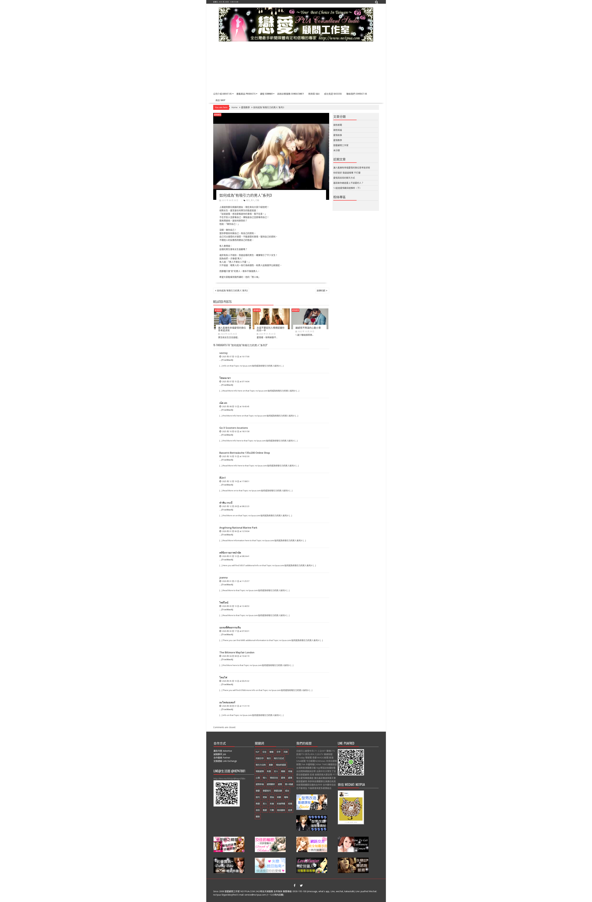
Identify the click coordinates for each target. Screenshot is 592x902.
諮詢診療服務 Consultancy (290, 93)
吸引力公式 (279, 758)
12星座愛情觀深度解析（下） (347, 187)
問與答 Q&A (313, 93)
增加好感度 (281, 764)
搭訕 (272, 797)
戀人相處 (289, 784)
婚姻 (283, 771)
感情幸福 (260, 784)
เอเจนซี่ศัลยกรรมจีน (230, 627)
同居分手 (260, 758)
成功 (287, 790)
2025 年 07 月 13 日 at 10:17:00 (235, 356)
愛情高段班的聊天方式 (344, 177)
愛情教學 (217, 115)
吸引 (248, 200)
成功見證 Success (333, 93)
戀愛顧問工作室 (340, 145)
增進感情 (260, 771)
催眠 (271, 751)
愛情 (283, 777)
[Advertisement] (296, 66)
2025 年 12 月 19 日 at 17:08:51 (235, 481)
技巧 (258, 797)
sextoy (223, 353)
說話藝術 (281, 810)
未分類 (336, 150)
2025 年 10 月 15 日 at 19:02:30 (235, 456)
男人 (253, 200)
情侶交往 (274, 777)
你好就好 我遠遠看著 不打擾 (346, 172)
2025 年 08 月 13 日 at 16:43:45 (235, 406)
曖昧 (286, 797)
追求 (290, 810)
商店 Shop (220, 100)
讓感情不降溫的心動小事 (308, 327)
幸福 (290, 771)
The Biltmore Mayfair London (236, 652)
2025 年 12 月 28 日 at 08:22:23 (235, 506)
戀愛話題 (278, 790)
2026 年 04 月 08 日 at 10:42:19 (235, 656)
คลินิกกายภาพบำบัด (230, 552)
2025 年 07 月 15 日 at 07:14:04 (235, 381)
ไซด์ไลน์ (223, 602)
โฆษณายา (225, 378)
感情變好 (271, 784)
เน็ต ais (223, 403)
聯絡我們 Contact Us (356, 93)
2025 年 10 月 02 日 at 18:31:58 (235, 431)
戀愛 (258, 790)
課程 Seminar (266, 93)
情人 (265, 777)
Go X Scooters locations (233, 428)
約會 (272, 803)
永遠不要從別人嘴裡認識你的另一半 (270, 329)
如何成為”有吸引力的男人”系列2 (232, 290)
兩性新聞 (337, 124)
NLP (257, 751)
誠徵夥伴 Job (220, 754)
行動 (257, 200)
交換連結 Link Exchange (225, 760)
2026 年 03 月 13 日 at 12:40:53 (235, 606)
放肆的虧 (321, 290)
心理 (258, 777)
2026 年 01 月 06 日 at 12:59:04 (235, 531)
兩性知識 (337, 129)
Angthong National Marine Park (238, 527)
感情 (290, 777)
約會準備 (281, 803)
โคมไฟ (223, 677)
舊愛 (265, 810)
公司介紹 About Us (222, 93)
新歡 (279, 797)
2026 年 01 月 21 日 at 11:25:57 (235, 581)
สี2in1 (222, 477)
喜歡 (271, 764)
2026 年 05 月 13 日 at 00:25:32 (235, 681)
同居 (286, 751)
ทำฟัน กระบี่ (225, 502)
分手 (279, 751)
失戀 (269, 771)
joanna (223, 577)
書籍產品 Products (245, 93)
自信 (258, 810)
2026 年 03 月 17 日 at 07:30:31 (235, 631)
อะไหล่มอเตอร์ (227, 702)
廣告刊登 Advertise (223, 750)
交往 (264, 751)
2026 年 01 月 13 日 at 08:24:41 (235, 556)
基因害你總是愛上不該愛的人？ (348, 182)
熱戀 (258, 803)
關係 (258, 816)
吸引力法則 (261, 764)
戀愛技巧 (267, 790)
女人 (276, 771)
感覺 (280, 784)
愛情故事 (337, 135)
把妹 (265, 797)
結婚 (290, 803)
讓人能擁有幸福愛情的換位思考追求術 (232, 329)
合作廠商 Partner (222, 757)
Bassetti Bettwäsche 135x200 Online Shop (244, 452)
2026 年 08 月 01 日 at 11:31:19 (235, 705)
